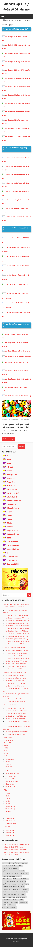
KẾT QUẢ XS (8, 743)
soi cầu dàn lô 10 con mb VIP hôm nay (17, 620)
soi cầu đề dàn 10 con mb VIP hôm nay (17, 633)
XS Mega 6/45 (12, 475)
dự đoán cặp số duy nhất (9, 871)
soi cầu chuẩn (16, 884)
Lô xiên (9, 516)
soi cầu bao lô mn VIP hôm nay (14, 708)
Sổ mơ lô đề (8, 737)
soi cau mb (19, 876)
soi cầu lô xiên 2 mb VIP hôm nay (15, 664)
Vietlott (9, 471)
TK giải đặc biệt (12, 530)
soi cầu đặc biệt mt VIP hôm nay (15, 681)
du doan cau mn (22, 863)
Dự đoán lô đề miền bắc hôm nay (14, 647)
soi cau (11, 873)
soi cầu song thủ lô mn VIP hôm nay (16, 731)
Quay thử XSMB (12, 557)
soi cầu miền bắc (7, 886)
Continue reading (8, 439)
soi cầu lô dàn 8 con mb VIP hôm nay (16, 656)
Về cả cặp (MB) (12, 497)
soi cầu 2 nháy (6, 884)
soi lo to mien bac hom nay (9, 899)
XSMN (9, 460)
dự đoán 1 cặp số (17, 865)
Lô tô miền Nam (13, 545)
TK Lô (5, 790)
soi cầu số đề (6, 889)
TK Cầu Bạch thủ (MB (12, 774)
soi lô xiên (5, 902)
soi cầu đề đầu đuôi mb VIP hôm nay (16, 636)
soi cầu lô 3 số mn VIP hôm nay (15, 719)
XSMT (9, 463)
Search (21, 446)
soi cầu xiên (25, 889)
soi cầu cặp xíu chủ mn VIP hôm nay (16, 711)
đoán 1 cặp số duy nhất (9, 907)
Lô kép (9, 519)
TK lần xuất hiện (13, 534)
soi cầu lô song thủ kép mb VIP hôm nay (17, 658)
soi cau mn (16, 879)
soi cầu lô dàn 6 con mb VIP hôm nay (16, 653)
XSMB (9, 456)
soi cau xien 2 (24, 879)
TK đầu (9, 523)
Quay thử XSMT (12, 560)
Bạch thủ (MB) (12, 489)
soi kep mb (14, 894)
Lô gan (9, 512)
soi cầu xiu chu (16, 889)
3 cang (4, 863)
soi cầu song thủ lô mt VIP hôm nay (16, 699)
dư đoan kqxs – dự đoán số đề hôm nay (16, 604)
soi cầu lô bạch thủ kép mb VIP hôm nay (17, 641)
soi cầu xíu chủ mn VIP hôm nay (15, 734)
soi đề (4, 905)
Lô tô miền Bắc (12, 542)
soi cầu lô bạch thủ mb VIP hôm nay (16, 644)
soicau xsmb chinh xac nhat (10, 881)
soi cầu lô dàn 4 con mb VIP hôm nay (16, 651)
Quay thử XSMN (13, 564)
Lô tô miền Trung (13, 549)
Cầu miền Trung (13, 508)
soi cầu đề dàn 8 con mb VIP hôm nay (17, 631)
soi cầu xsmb (6, 892)
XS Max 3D (11, 486)
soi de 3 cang (6, 894)
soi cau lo (12, 876)
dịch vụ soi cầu (6, 865)
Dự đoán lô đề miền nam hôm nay (14, 705)
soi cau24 (5, 876)
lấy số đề (21, 871)
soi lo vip (21, 899)
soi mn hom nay (23, 902)
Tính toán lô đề (8, 740)
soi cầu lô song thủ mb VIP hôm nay (16, 661)
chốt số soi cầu (12, 863)
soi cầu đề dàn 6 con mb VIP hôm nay (17, 628)
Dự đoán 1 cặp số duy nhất (10, 868)
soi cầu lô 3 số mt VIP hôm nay (14, 686)
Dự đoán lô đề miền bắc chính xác (14, 607)
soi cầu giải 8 (25, 884)
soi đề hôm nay (11, 905)
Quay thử (10, 553)
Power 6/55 (11, 482)
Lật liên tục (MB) (13, 493)
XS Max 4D (11, 478)
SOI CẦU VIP (23, 881)
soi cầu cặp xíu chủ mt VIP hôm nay (16, 678)
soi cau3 (17, 873)
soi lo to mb (11, 897)
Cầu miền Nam (12, 504)
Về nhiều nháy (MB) (14, 501)
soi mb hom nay (14, 902)
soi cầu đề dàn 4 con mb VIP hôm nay (17, 626)
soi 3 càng (5, 873)
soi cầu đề (24, 892)
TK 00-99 (10, 538)
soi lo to (4, 897)
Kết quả (10, 467)
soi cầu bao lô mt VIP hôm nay (14, 675)
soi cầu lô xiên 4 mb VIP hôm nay (15, 669)
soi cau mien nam (7, 879)
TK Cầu (6, 770)
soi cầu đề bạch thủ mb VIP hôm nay (16, 623)
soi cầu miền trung (18, 886)
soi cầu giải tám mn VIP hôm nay (15, 716)
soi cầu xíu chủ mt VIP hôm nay (15, 701)
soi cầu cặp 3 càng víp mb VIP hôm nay (17, 618)
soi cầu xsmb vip (15, 892)
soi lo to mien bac (21, 897)
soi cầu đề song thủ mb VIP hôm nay (16, 639)
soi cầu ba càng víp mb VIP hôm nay (16, 615)
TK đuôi (10, 527)
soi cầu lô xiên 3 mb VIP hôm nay (15, 666)
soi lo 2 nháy (21, 894)
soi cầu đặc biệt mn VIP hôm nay (15, 713)
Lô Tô (5, 815)
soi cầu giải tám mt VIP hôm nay (15, 683)
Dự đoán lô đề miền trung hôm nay (15, 672)
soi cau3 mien (24, 873)
